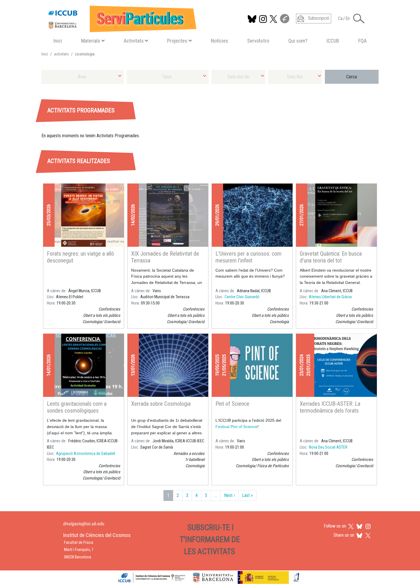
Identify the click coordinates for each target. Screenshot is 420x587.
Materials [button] (90, 41)
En (347, 18)
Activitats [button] (134, 41)
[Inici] (120, 18)
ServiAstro (258, 41)
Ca (340, 18)
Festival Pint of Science (236, 426)
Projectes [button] (177, 41)
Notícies (219, 41)
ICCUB (333, 41)
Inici (57, 41)
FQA (362, 41)
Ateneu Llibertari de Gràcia (330, 297)
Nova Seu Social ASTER (328, 447)
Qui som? (297, 41)
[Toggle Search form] (358, 18)
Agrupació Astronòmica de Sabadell (85, 453)
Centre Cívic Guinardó (242, 297)
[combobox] (82, 77)
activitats (61, 54)
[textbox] (82, 77)
